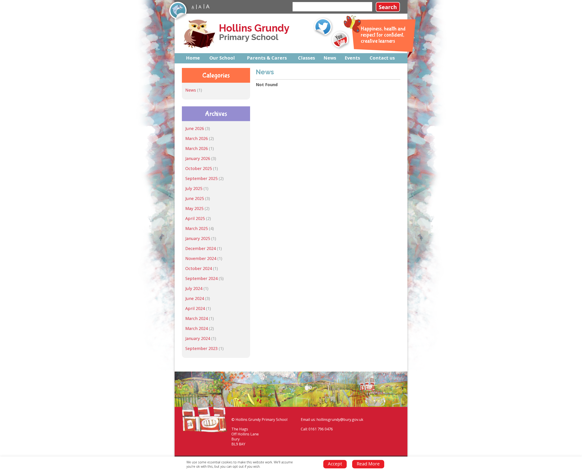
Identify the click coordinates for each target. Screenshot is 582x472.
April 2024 (195, 308)
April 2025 (195, 218)
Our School (222, 58)
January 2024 (197, 338)
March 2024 (196, 318)
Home (193, 58)
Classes (306, 58)
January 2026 (197, 158)
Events (352, 58)
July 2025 (193, 188)
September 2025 (201, 178)
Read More (368, 464)
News (330, 58)
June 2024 (194, 298)
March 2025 (196, 228)
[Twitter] (323, 27)
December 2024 (200, 248)
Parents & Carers (267, 58)
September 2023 (201, 348)
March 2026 (196, 138)
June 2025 (194, 198)
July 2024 (193, 288)
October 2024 (198, 268)
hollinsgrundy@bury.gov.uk (339, 419)
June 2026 (194, 128)
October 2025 (198, 168)
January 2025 (197, 238)
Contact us (382, 58)
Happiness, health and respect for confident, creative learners (383, 35)
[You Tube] (340, 40)
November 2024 (200, 258)
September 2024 (201, 278)
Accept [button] (335, 464)
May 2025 (194, 208)
